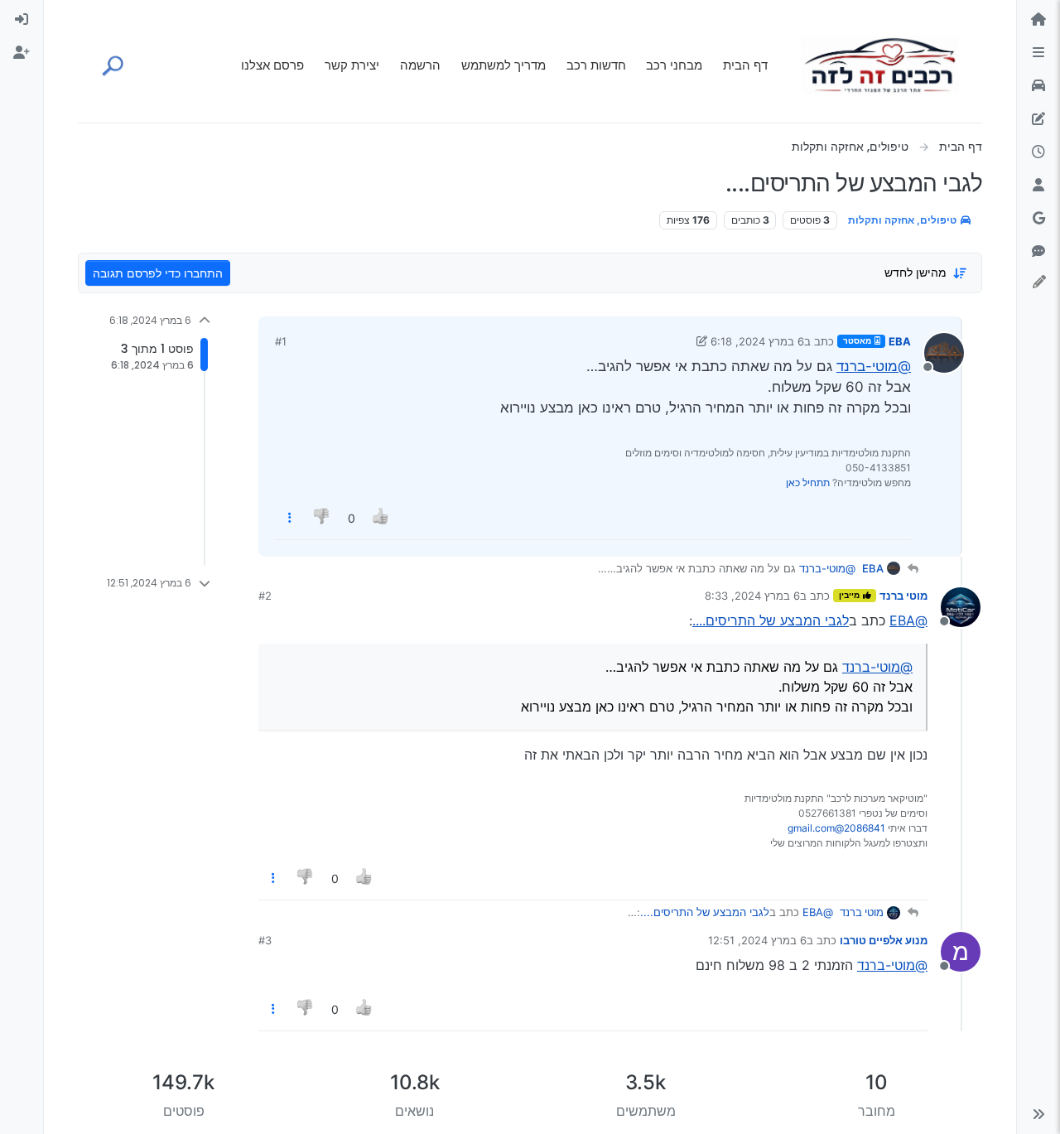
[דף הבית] (1038, 20)
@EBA (908, 620)
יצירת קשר (352, 65)
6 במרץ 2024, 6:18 (757, 341)
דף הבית (745, 65)
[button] (1038, 1114)
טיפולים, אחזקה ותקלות (903, 220)
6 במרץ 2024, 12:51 (757, 940)
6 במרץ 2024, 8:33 (752, 595)
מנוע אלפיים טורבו (884, 940)
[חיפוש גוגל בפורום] (1038, 218)
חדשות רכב (596, 65)
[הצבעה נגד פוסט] (323, 518)
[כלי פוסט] (290, 518)
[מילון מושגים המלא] (1038, 86)
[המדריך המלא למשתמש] (1038, 119)
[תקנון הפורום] (1038, 53)
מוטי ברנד (903, 595)
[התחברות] (21, 20)
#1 (281, 341)
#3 (265, 940)
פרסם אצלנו (272, 65)
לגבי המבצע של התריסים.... (770, 620)
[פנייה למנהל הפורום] (1038, 252)
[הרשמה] (21, 53)
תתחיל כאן (808, 482)
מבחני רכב (674, 65)
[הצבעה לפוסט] (381, 518)
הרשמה (420, 65)
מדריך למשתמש (503, 65)
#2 (265, 595)
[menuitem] (21, 20)
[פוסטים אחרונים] (1038, 152)
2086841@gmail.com (836, 828)
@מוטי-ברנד (873, 366)
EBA (900, 341)
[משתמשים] (1038, 185)
